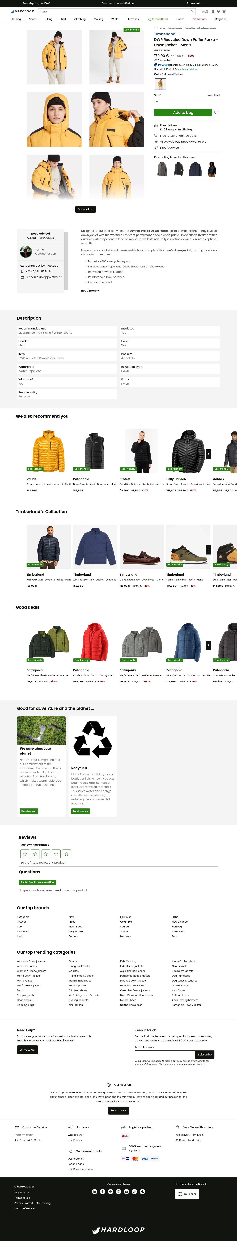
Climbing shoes (78, 990)
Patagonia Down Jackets (186, 1005)
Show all (84, 209)
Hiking (48, 19)
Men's (162, 28)
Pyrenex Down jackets (133, 981)
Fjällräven (126, 917)
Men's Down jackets (28, 976)
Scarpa (124, 927)
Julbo (175, 917)
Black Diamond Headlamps (136, 995)
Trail (63, 19)
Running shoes (77, 985)
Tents (20, 990)
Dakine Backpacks (131, 1005)
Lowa (20, 936)
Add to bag (183, 113)
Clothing (15, 19)
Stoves (73, 961)
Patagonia (23, 917)
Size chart (213, 95)
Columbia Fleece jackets (135, 990)
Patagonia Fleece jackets (135, 976)
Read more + (90, 290)
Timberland (164, 34)
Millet (72, 922)
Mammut (125, 936)
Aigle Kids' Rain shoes (132, 971)
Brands (180, 19)
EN (203, 12)
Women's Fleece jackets (31, 971)
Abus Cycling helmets (185, 1000)
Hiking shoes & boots (81, 976)
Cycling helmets (78, 1000)
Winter (115, 19)
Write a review (162, 50)
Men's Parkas (24, 981)
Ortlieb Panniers (181, 985)
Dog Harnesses (181, 976)
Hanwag (177, 927)
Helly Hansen (76, 931)
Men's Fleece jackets (29, 985)
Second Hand (159, 19)
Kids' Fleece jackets (131, 966)
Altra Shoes (178, 990)
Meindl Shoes (128, 1000)
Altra (71, 917)
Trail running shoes (80, 981)
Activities (133, 19)
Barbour (73, 936)
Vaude (124, 931)
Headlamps (24, 1000)
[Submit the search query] (192, 12)
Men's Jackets (175, 28)
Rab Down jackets (182, 971)
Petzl (174, 936)
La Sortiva (22, 931)
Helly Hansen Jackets (133, 985)
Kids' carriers (76, 1005)
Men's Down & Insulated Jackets (200, 28)
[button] (54, 57)
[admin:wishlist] (216, 112)
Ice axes (74, 971)
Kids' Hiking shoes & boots (84, 995)
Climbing (80, 19)
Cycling (98, 19)
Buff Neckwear (180, 995)
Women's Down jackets (31, 961)
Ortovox (21, 922)
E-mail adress (144, 1047)
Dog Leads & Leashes (184, 981)
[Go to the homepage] (157, 28)
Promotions (199, 19)
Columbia (126, 922)
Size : (157, 95)
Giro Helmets (179, 966)
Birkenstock (179, 931)
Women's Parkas (27, 966)
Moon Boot (75, 927)
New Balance (180, 922)
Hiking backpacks (79, 966)
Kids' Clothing (128, 961)
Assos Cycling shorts (184, 961)
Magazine (221, 19)
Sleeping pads (25, 995)
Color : (168, 74)
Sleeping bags (25, 1005)
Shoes (32, 19)
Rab (19, 927)
